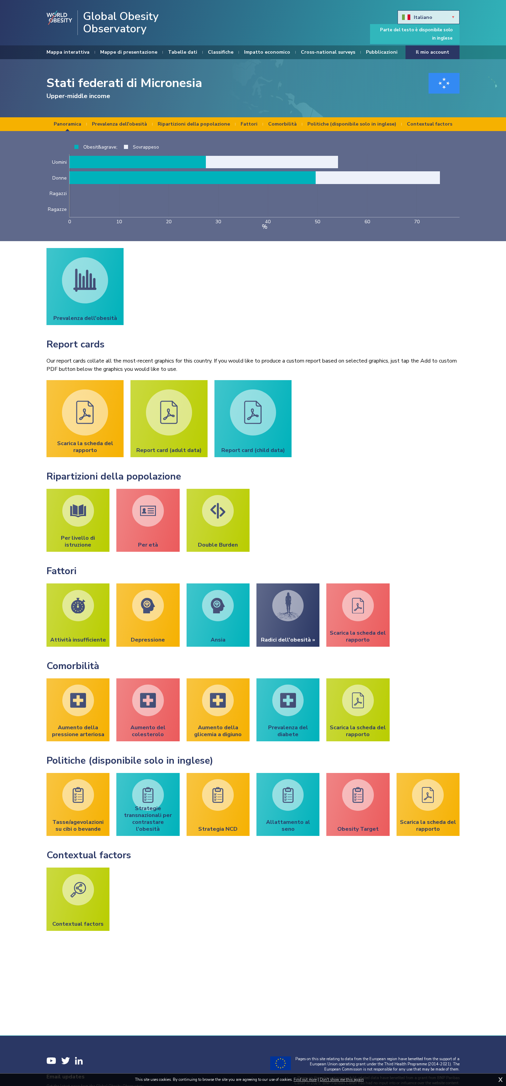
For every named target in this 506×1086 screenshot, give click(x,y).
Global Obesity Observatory (121, 22)
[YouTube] (51, 1060)
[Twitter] (65, 1060)
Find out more (305, 1079)
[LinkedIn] (79, 1060)
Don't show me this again (342, 1079)
